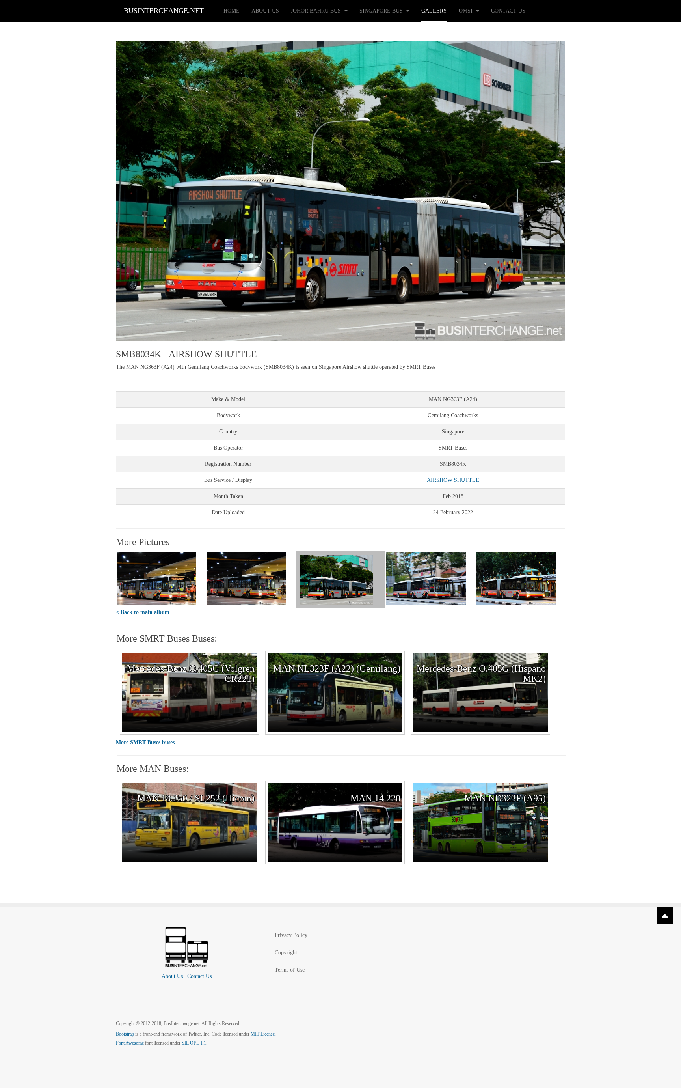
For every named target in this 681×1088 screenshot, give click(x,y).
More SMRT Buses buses (145, 742)
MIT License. (263, 1034)
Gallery (434, 11)
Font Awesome (130, 1043)
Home (231, 11)
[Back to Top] (665, 915)
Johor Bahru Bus (316, 11)
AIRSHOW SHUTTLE (453, 480)
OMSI (466, 11)
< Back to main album (142, 612)
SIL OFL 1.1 (194, 1043)
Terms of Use (290, 970)
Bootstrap (125, 1034)
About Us (265, 11)
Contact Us (508, 11)
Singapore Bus (381, 11)
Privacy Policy (291, 935)
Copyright (286, 952)
